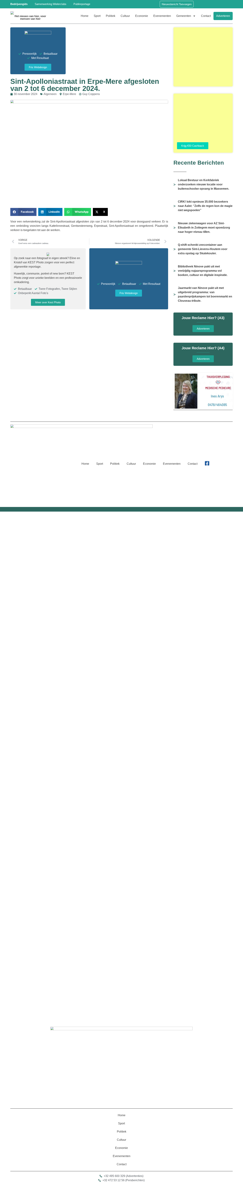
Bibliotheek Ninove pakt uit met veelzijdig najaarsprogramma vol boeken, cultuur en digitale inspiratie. (203, 270)
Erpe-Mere (69, 94)
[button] (23, 212)
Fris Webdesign (121, 509)
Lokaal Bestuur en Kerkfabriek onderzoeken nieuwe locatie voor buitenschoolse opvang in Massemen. (203, 184)
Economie (141, 15)
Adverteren (223, 15)
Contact (206, 15)
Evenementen (162, 15)
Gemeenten (183, 15)
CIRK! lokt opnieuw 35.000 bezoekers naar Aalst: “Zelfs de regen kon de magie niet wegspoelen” (205, 206)
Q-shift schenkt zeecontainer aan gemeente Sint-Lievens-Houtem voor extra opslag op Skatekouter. (202, 249)
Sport (97, 15)
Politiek (110, 15)
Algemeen (50, 94)
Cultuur (125, 15)
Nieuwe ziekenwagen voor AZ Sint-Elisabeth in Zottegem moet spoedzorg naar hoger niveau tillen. (204, 227)
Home (84, 15)
